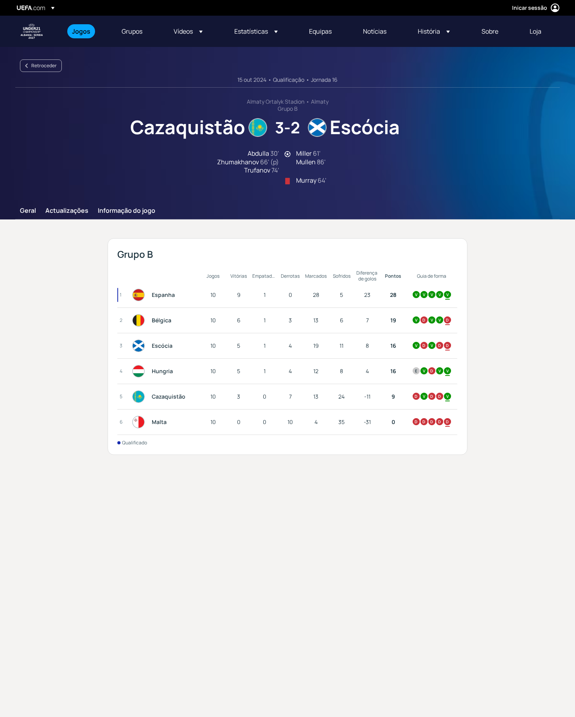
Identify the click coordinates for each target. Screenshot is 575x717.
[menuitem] (87, 31)
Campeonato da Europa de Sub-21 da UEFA (31, 31)
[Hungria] (140, 371)
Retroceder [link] (44, 65)
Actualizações (66, 210)
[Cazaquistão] (140, 396)
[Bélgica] (140, 320)
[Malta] (140, 422)
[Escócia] (140, 346)
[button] (188, 31)
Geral (28, 210)
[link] (81, 31)
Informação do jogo (126, 210)
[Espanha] (140, 295)
